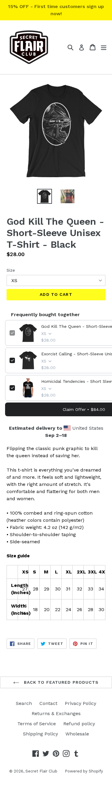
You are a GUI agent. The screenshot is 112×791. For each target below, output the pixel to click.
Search (24, 703)
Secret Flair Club (41, 771)
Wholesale (77, 734)
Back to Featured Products (60, 682)
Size (11, 270)
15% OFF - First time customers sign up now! (56, 10)
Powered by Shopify (84, 771)
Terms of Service (36, 723)
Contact (48, 703)
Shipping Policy (40, 734)
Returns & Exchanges (56, 713)
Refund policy (79, 723)
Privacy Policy (80, 703)
